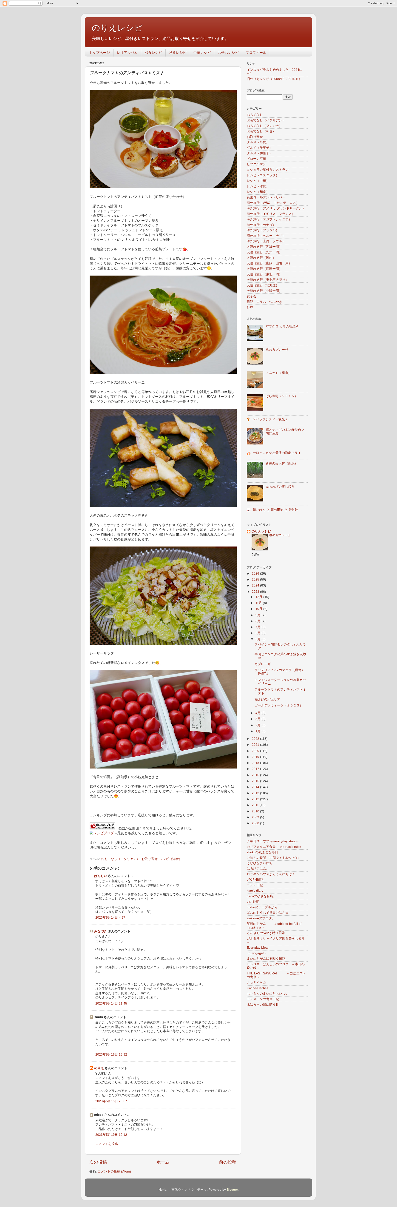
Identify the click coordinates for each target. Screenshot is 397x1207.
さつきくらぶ (256, 982)
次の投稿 (98, 1162)
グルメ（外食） (258, 142)
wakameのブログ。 (261, 918)
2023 (256, 591)
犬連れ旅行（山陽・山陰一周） (269, 263)
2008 (256, 823)
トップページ (99, 52)
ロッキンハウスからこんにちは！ (271, 874)
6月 (258, 633)
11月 (259, 603)
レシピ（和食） (258, 192)
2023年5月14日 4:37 (110, 917)
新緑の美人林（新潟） (282, 463)
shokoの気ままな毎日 (262, 852)
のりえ (99, 1068)
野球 (250, 307)
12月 (259, 597)
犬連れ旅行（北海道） (263, 285)
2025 (256, 579)
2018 (256, 763)
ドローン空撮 (256, 158)
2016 (256, 775)
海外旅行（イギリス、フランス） (271, 214)
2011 (256, 805)
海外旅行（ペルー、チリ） (266, 235)
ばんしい (100, 876)
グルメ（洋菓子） (259, 147)
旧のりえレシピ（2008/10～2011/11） (274, 79)
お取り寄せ (150, 859)
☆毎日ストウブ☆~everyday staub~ (272, 841)
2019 (256, 757)
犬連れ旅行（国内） (261, 257)
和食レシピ (153, 52)
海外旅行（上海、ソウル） (266, 241)
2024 (256, 585)
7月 (258, 627)
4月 (258, 713)
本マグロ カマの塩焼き (282, 326)
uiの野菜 (253, 901)
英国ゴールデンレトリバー (266, 197)
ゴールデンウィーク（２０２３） (279, 705)
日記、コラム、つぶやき (264, 302)
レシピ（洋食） (170, 859)
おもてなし (255, 115)
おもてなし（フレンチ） (264, 126)
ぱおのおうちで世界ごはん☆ (268, 912)
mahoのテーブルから (262, 907)
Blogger (232, 1189)
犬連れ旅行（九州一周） (264, 252)
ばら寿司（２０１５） (282, 396)
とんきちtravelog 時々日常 (266, 933)
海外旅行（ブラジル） (263, 230)
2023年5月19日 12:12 (111, 1134)
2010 (256, 811)
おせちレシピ (228, 52)
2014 (256, 787)
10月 (259, 609)
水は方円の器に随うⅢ (263, 1004)
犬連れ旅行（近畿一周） (264, 246)
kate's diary (255, 890)
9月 (258, 615)
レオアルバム (127, 52)
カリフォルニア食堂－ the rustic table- (274, 846)
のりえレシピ (117, 27)
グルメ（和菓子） (259, 153)
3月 (258, 719)
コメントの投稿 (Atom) (114, 1171)
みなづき (100, 931)
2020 (256, 751)
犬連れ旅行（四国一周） (264, 268)
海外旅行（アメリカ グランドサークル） (276, 208)
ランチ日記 (255, 885)
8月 (258, 621)
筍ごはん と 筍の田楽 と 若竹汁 (275, 510)
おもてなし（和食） (261, 131)
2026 (256, 573)
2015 (256, 781)
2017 (256, 769)
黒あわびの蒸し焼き (280, 486)
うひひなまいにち (259, 863)
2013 (256, 793)
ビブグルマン (256, 164)
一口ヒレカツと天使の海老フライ (277, 453)
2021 (256, 744)
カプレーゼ (263, 664)
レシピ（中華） (258, 180)
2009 (256, 817)
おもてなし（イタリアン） (120, 859)
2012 (256, 799)
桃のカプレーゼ (277, 349)
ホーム (163, 1162)
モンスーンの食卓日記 (263, 999)
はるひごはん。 (258, 868)
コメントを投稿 (106, 1144)
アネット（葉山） (278, 373)
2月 (258, 725)
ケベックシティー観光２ (270, 419)
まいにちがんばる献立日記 (266, 958)
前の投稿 (227, 1162)
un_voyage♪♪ (256, 953)
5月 (258, 639)
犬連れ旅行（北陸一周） (264, 291)
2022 (256, 738)
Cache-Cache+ (258, 988)
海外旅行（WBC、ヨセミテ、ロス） (273, 203)
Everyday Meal (257, 947)
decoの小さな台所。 (261, 896)
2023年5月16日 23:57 (111, 1101)
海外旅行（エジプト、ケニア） (269, 219)
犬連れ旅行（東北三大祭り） (268, 280)
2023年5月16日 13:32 (111, 1054)
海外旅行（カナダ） (261, 225)
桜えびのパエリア (267, 699)
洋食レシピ (177, 52)
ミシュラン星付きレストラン (268, 169)
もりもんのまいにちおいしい (268, 993)
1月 (258, 731)
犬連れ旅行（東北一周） (264, 274)
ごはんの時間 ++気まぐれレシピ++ (273, 858)
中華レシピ (202, 52)
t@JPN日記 (255, 879)
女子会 (251, 296)
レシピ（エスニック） (263, 175)
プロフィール (256, 52)
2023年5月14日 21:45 (111, 1003)
